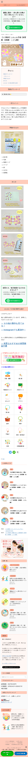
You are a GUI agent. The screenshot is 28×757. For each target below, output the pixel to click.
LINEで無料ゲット (7, 752)
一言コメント (6, 76)
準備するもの (6, 78)
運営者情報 (20, 742)
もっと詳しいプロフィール (9, 663)
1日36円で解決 (20, 753)
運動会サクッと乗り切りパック (18, 591)
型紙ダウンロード (7, 74)
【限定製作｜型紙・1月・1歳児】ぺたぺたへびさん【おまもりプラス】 (18, 627)
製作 (4, 459)
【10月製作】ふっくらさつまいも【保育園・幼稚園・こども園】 (18, 487)
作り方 (5, 80)
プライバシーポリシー (10, 742)
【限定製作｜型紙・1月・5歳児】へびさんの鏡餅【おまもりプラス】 (18, 614)
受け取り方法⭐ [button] (7, 94)
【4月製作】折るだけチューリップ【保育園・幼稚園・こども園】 (18, 500)
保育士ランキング (6, 702)
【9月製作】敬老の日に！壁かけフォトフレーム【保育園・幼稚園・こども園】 (18, 474)
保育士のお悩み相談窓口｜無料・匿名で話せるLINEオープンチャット (18, 580)
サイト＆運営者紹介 (10, 741)
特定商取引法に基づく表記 (17, 744)
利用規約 (7, 744)
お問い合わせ (19, 741)
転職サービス (7, 5)
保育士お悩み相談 (6, 656)
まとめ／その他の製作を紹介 (10, 83)
